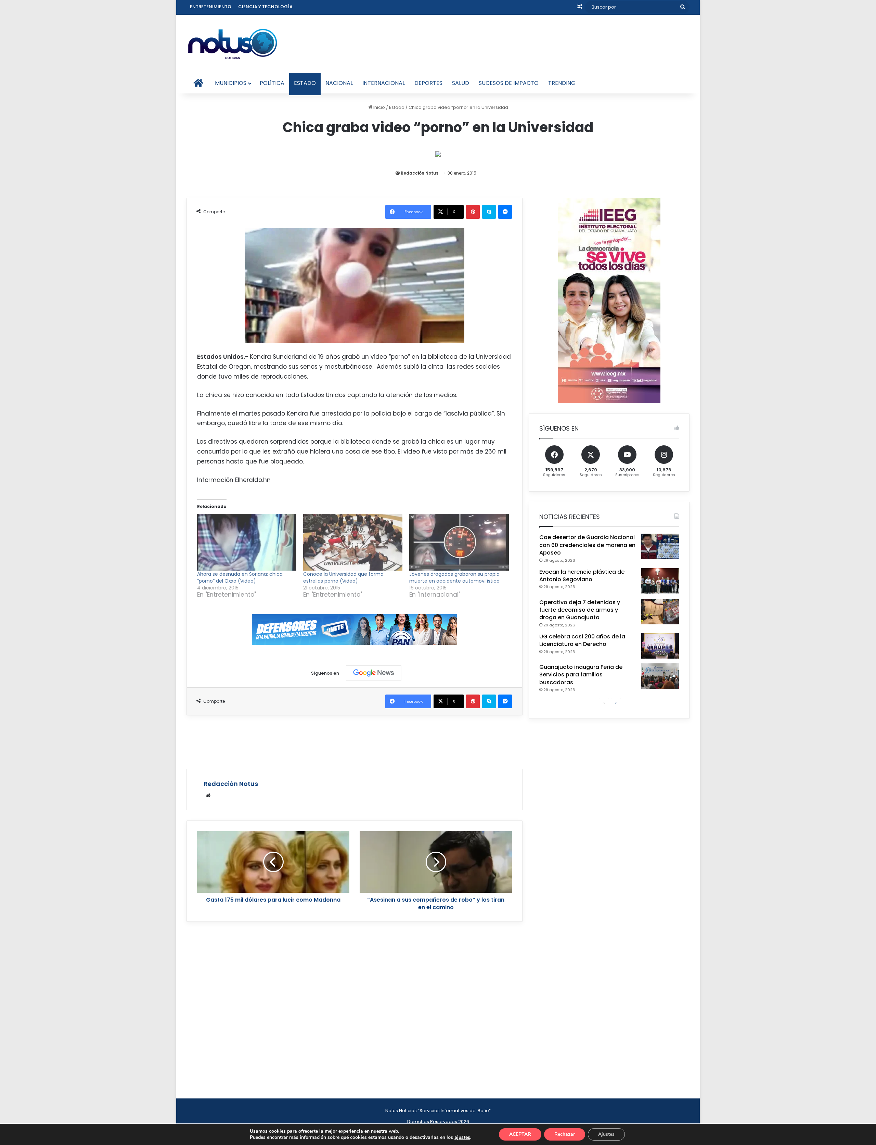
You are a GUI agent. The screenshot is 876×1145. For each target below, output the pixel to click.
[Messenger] (505, 212)
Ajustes (606, 1134)
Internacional (383, 83)
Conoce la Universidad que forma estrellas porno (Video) (343, 577)
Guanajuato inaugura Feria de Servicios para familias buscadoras (580, 674)
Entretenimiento (210, 6)
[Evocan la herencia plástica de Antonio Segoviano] (660, 581)
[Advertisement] (354, 741)
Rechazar (564, 1134)
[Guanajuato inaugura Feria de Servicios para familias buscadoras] (660, 676)
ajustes (462, 1137)
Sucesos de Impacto (509, 83)
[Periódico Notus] (232, 43)
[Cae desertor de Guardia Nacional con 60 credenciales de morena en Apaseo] (660, 546)
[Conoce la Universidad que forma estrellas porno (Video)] (352, 542)
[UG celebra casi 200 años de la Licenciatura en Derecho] (660, 646)
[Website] (208, 795)
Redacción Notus (419, 173)
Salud (460, 83)
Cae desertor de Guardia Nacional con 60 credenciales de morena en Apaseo (587, 545)
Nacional (339, 83)
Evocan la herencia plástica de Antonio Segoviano (581, 575)
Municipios (230, 83)
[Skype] (489, 212)
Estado (305, 83)
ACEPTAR (520, 1134)
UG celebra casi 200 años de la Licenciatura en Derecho (582, 640)
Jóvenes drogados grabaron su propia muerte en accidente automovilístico (454, 577)
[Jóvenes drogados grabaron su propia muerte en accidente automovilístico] (458, 542)
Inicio (378, 107)
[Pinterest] (473, 212)
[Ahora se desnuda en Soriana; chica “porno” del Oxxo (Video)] (246, 542)
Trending (562, 83)
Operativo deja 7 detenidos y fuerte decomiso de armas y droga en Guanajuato (579, 610)
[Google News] (373, 672)
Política (272, 83)
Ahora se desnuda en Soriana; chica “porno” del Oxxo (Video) (240, 577)
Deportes (428, 83)
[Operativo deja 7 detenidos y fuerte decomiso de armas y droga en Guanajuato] (660, 611)
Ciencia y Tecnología (265, 6)
